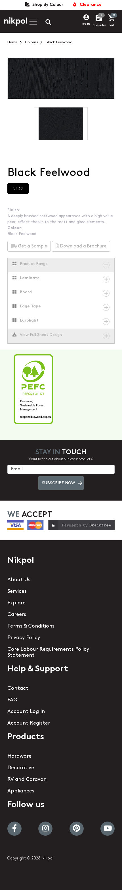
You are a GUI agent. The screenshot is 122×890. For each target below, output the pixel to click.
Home (12, 42)
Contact (17, 688)
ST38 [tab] (18, 188)
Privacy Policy (23, 638)
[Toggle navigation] (32, 21)
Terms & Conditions (30, 626)
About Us (18, 580)
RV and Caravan (27, 779)
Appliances (20, 791)
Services (17, 591)
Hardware (19, 756)
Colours (31, 42)
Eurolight (29, 320)
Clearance (89, 5)
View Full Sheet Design (40, 335)
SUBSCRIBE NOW (58, 483)
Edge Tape (30, 306)
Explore (16, 603)
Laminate (29, 278)
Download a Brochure (82, 246)
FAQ (12, 700)
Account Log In (26, 711)
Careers (16, 614)
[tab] (61, 265)
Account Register (28, 723)
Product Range (33, 264)
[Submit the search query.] (44, 23)
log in (86, 23)
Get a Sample (32, 246)
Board (25, 292)
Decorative (20, 768)
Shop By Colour (46, 5)
